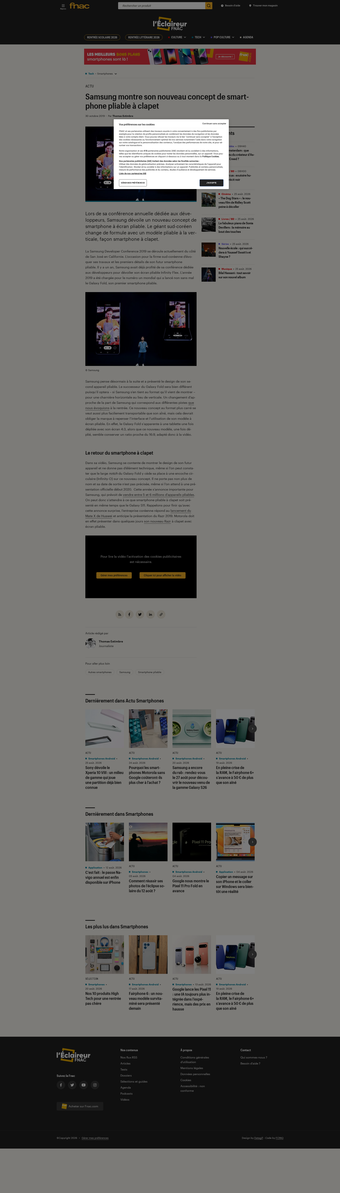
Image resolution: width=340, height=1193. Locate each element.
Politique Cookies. (210, 156)
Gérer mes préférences (133, 183)
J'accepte (211, 183)
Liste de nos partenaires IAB (132, 173)
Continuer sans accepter (214, 123)
